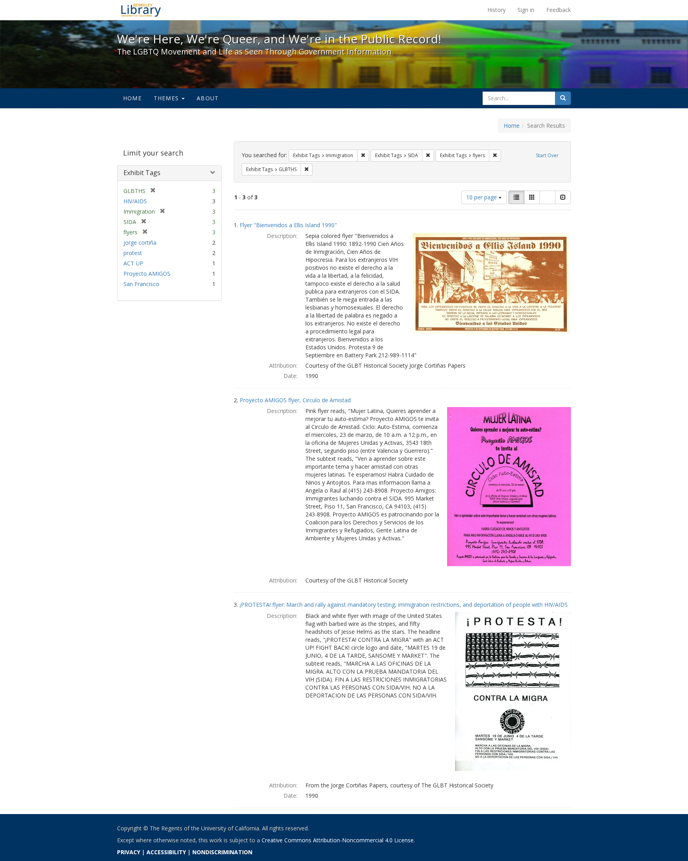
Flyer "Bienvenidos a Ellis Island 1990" (288, 225)
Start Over (547, 155)
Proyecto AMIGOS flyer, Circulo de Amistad (295, 400)
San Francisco (141, 284)
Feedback (558, 10)
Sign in (526, 10)
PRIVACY (128, 852)
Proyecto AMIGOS (146, 273)
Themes (167, 98)
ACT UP (133, 263)
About (208, 98)
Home (132, 98)
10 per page (482, 197)
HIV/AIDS (135, 201)
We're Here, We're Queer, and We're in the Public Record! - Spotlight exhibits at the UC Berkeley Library (141, 10)
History (496, 10)
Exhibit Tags (141, 172)
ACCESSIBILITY (166, 852)
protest (132, 253)
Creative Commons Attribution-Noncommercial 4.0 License (338, 840)
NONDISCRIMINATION (222, 852)
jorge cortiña (139, 242)
